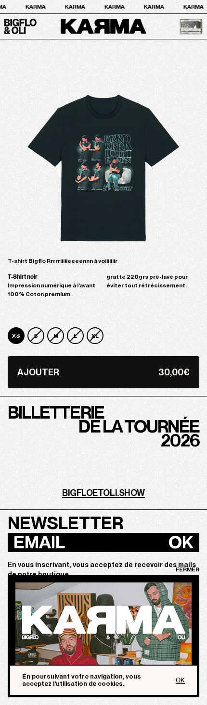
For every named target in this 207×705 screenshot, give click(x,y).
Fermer (187, 569)
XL (95, 336)
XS (16, 336)
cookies (110, 683)
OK (181, 542)
